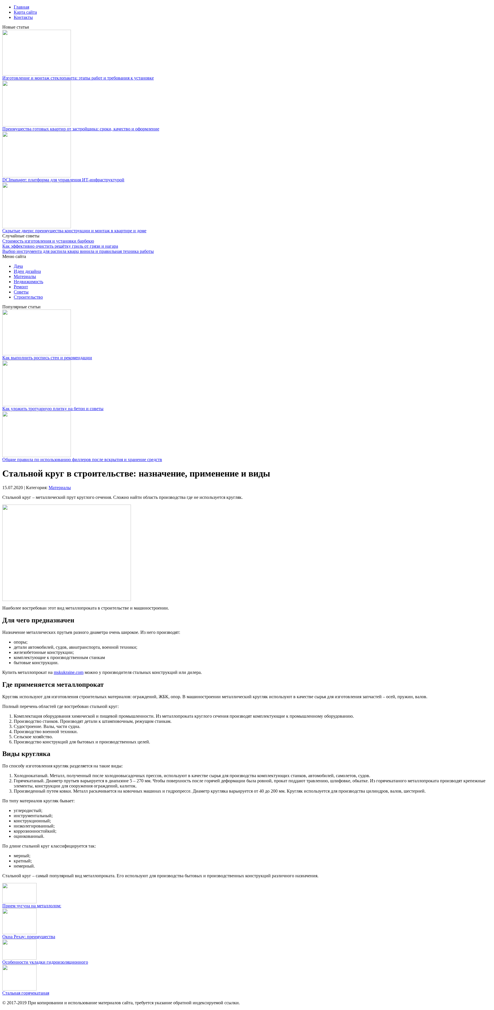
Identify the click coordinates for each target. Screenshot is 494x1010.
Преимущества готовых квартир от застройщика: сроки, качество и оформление (80, 128)
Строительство (28, 297)
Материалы (25, 276)
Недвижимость (28, 281)
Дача (18, 266)
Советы (21, 291)
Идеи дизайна (27, 271)
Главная (21, 7)
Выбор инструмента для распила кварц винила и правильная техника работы (78, 251)
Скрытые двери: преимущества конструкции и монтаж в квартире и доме (74, 230)
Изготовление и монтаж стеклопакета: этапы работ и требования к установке (78, 78)
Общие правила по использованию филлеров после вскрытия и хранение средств (82, 459)
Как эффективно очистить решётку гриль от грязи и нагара (60, 246)
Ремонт (21, 286)
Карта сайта (25, 12)
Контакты (23, 17)
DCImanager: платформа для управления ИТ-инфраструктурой (63, 179)
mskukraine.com (68, 672)
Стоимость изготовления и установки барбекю (48, 241)
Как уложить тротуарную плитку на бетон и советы (52, 408)
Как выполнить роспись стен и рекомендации (47, 357)
